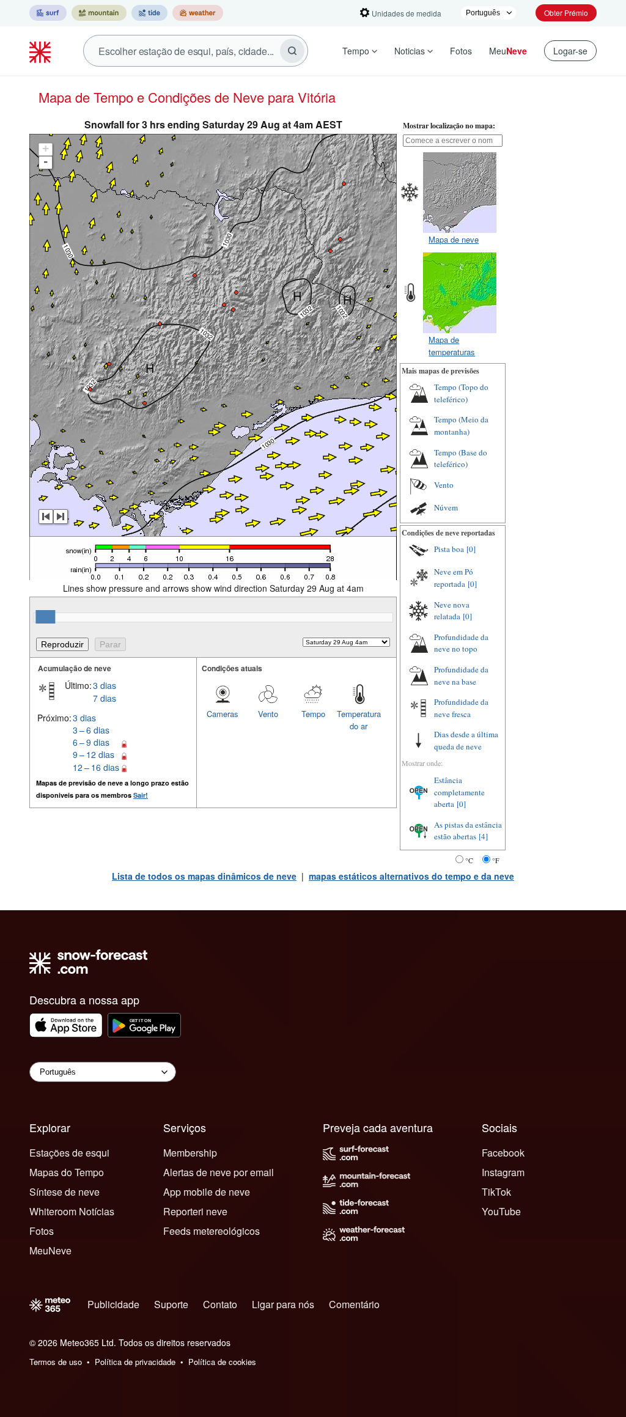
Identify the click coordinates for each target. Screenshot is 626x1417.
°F (495, 860)
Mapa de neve (454, 239)
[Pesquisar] (292, 51)
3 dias (104, 685)
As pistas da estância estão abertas (468, 830)
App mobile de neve (206, 1192)
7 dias (104, 698)
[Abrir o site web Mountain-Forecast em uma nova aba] (99, 13)
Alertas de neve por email (218, 1172)
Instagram (503, 1172)
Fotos (461, 51)
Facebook (503, 1153)
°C (469, 860)
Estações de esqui (69, 1153)
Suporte (171, 1304)
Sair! (140, 795)
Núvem (446, 507)
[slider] (45, 617)
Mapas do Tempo (66, 1172)
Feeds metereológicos (211, 1231)
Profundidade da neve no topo (461, 643)
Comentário (354, 1304)
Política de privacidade (135, 1361)
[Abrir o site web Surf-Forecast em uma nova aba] (48, 13)
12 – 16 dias (96, 767)
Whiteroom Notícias (71, 1211)
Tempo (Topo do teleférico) (461, 393)
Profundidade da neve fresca (461, 708)
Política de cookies (222, 1361)
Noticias (409, 51)
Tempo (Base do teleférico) (460, 458)
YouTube (501, 1211)
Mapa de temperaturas (452, 346)
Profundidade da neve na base (461, 675)
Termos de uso (55, 1361)
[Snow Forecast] (41, 51)
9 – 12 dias (93, 754)
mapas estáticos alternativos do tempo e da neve (411, 876)
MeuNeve (50, 1250)
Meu (508, 51)
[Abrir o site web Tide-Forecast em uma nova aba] (149, 13)
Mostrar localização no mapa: (449, 125)
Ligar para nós (283, 1304)
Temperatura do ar (359, 720)
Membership (190, 1153)
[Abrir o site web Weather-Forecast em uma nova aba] (197, 13)
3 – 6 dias (91, 730)
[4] (483, 836)
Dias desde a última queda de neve (466, 740)
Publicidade (113, 1304)
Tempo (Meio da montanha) (461, 425)
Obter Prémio (566, 12)
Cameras (222, 714)
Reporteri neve (195, 1211)
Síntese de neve (64, 1192)
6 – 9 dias (91, 742)
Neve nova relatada (452, 610)
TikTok (496, 1192)
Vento (268, 714)
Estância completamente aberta (459, 792)
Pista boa (449, 548)
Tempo (355, 51)
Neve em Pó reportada (453, 577)
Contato (220, 1304)
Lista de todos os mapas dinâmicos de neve (204, 876)
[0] (471, 548)
